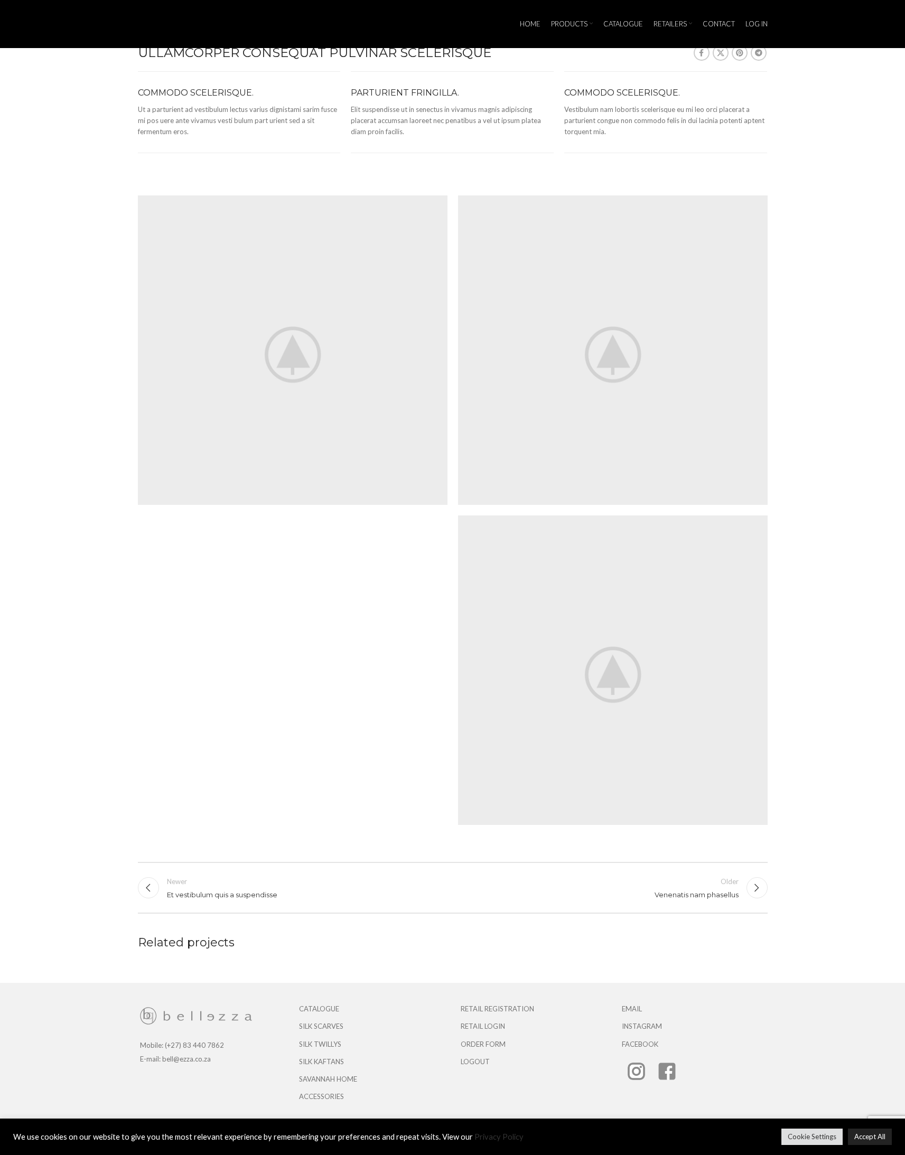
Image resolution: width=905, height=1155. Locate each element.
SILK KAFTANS (321, 1061)
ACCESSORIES (321, 1096)
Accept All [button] (869, 1136)
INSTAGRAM (642, 1026)
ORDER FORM (483, 1044)
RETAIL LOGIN (483, 1026)
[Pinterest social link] (740, 53)
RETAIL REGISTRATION (497, 1008)
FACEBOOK (640, 1044)
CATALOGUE (319, 1008)
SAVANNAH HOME (328, 1079)
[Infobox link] (239, 112)
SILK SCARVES (321, 1026)
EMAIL (632, 1008)
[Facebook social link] (702, 53)
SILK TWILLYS (320, 1044)
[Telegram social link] (759, 53)
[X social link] (721, 53)
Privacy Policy (499, 1136)
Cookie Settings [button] (812, 1136)
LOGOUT (475, 1061)
